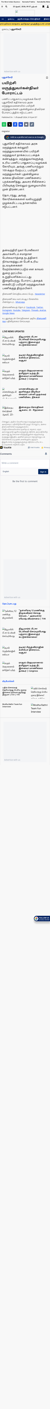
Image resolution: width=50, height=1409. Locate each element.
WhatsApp (20, 302)
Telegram (26, 310)
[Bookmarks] (43, 6)
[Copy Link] (32, 124)
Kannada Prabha (28, 2)
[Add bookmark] (47, 77)
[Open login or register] (48, 6)
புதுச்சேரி (7, 77)
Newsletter (40, 294)
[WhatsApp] (4, 124)
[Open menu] (2, 6)
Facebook (30, 307)
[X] (9, 124)
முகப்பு (11, 19)
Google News (8, 313)
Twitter (39, 307)
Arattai (43, 310)
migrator (6, 131)
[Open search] (6, 7)
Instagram (7, 310)
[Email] (26, 124)
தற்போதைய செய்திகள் (29, 19)
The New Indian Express (10, 2)
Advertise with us (12, 71)
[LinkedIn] (20, 124)
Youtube (16, 310)
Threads (34, 310)
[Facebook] (15, 124)
